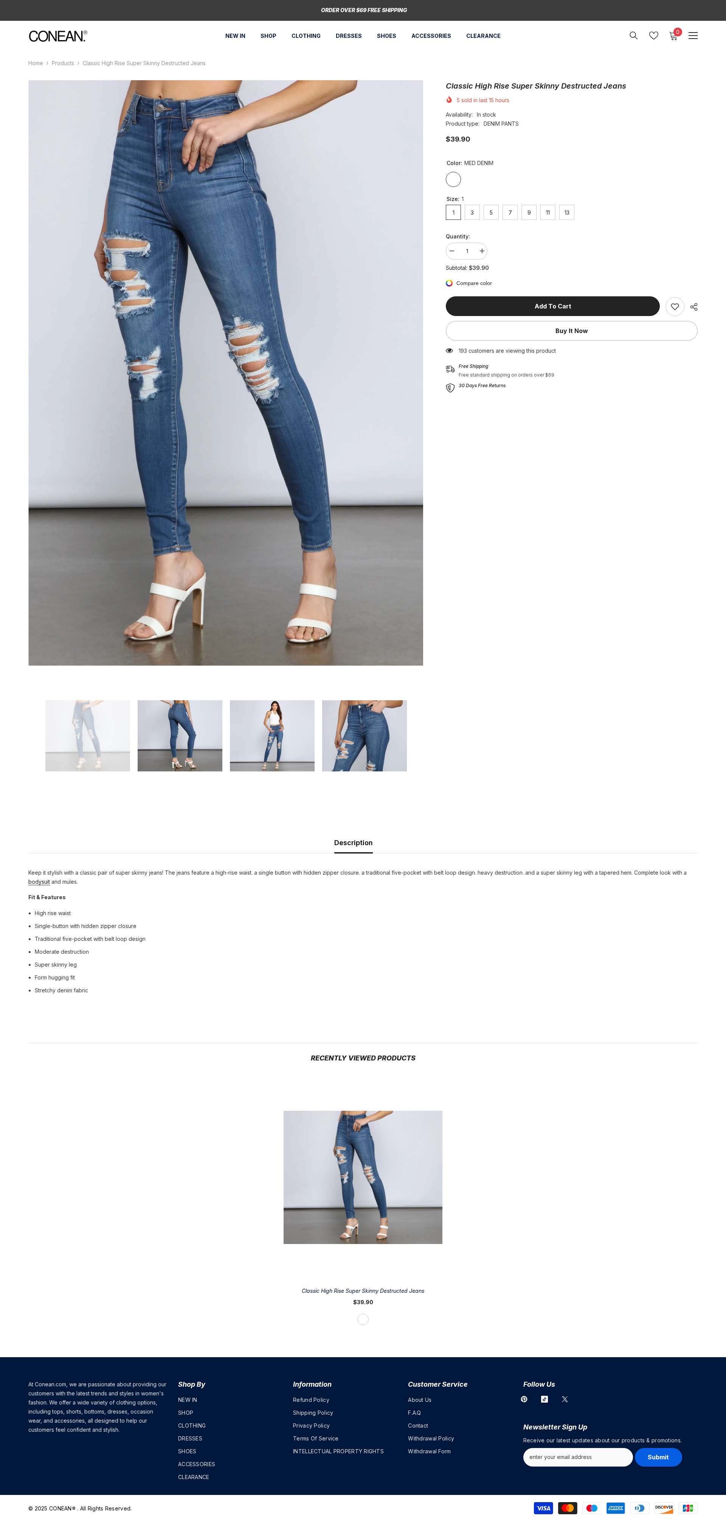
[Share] (691, 307)
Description (353, 843)
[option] (226, 373)
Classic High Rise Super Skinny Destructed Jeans (363, 1291)
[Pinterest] (524, 1399)
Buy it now (571, 331)
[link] (675, 306)
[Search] (634, 35)
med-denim (363, 1319)
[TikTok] (544, 1399)
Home (35, 63)
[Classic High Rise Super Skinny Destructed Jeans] (363, 1177)
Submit (658, 1457)
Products (63, 63)
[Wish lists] (653, 35)
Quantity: (458, 236)
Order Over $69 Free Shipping (364, 10)
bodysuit (39, 881)
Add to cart (553, 306)
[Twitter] (565, 1399)
